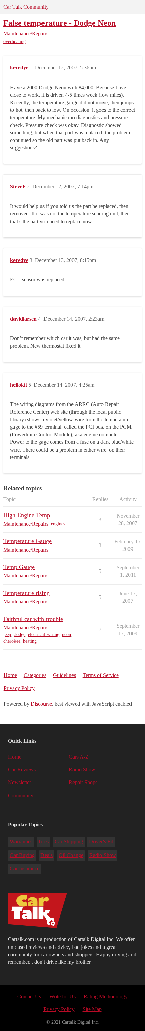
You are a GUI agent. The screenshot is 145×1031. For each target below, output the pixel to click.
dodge (19, 634)
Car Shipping (69, 841)
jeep (7, 634)
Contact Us (29, 996)
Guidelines (64, 675)
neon (66, 634)
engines (58, 523)
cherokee (11, 641)
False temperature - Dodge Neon (59, 22)
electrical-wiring (43, 634)
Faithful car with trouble (33, 619)
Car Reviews (22, 769)
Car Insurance (24, 868)
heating (30, 641)
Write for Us (62, 996)
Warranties (21, 841)
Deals (46, 855)
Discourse (41, 704)
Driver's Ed (101, 841)
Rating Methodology (106, 996)
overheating (14, 41)
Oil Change (71, 855)
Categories (35, 675)
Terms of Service (101, 675)
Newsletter (19, 782)
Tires (43, 841)
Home (10, 675)
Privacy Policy (19, 688)
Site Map (92, 1009)
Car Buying (22, 855)
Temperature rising (26, 593)
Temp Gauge (19, 567)
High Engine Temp (26, 515)
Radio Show (82, 769)
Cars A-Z (79, 757)
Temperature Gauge (27, 541)
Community (20, 795)
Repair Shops (83, 782)
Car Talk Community (26, 7)
